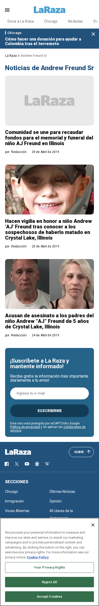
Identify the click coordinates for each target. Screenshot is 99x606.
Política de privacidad (25, 427)
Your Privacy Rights (49, 567)
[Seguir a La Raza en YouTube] (27, 464)
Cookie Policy (38, 557)
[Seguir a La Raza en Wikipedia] (47, 464)
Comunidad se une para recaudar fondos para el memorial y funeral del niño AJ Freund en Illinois (49, 137)
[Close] (92, 525)
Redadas (75, 21)
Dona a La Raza (21, 21)
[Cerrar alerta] (93, 34)
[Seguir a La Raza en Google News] (37, 464)
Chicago (51, 21)
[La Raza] (49, 9)
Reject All (49, 582)
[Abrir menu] (7, 10)
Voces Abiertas (17, 511)
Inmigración (14, 501)
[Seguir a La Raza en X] (17, 464)
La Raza (11, 55)
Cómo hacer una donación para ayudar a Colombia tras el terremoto (43, 41)
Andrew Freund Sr (34, 55)
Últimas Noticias (62, 492)
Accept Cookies (49, 596)
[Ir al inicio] (25, 452)
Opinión (56, 501)
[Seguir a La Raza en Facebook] (7, 464)
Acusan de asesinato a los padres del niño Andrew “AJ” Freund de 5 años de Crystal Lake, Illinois (49, 321)
